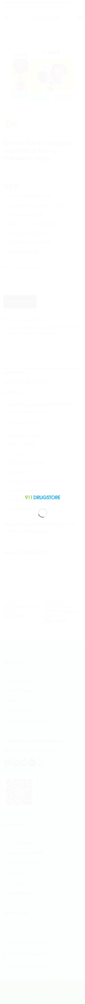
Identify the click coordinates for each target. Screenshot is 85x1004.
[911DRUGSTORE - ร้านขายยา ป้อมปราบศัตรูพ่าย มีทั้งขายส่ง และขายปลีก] (42, 496)
